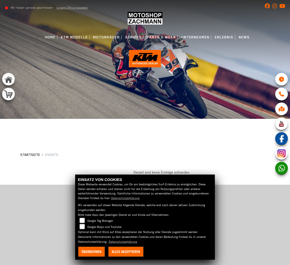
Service (133, 37)
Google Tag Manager (100, 221)
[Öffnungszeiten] (281, 79)
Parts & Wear (161, 37)
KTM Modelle (74, 37)
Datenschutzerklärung (125, 198)
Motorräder (106, 37)
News (244, 37)
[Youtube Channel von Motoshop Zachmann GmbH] (283, 6)
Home (50, 37)
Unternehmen (195, 37)
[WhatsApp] (281, 168)
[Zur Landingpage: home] (8, 79)
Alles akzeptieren (126, 252)
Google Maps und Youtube (104, 227)
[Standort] (281, 109)
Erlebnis (224, 37)
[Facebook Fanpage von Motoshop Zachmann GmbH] (268, 6)
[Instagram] (281, 153)
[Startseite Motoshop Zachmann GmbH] (145, 17)
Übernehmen (91, 252)
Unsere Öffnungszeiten (72, 7)
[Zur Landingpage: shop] (8, 94)
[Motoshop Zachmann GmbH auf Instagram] (275, 6)
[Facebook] (281, 138)
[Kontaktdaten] (281, 94)
